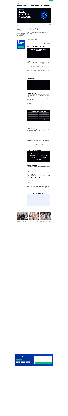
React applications (33, 186)
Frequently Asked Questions (20, 38)
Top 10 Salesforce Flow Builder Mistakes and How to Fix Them (34, 221)
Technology (18, 3)
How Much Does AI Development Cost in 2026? (45, 221)
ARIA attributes (31, 98)
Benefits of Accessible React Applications (20, 35)
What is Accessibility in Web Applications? (19, 29)
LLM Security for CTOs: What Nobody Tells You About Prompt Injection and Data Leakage (22, 222)
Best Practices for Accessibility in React (21, 33)
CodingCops (37, 28)
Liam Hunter (19, 25)
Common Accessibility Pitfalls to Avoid (21, 34)
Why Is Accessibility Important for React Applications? (21, 31)
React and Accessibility (19, 32)
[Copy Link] (45, 24)
